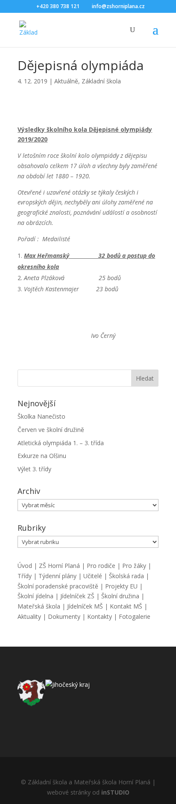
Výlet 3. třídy (34, 469)
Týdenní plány (57, 576)
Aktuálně (66, 81)
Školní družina (120, 596)
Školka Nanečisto (41, 416)
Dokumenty (64, 616)
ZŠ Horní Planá (59, 566)
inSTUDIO (115, 792)
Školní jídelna (35, 596)
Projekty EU (121, 586)
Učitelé (92, 576)
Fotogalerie (134, 616)
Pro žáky (134, 566)
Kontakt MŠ (126, 606)
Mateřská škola (39, 606)
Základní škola (101, 81)
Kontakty (99, 616)
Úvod (25, 566)
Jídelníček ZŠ (77, 596)
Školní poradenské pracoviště (58, 586)
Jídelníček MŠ (85, 606)
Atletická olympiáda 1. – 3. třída (61, 443)
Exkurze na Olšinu (42, 456)
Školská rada (126, 576)
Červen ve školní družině (51, 430)
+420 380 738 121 (57, 6)
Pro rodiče (101, 566)
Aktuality (29, 616)
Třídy (25, 576)
